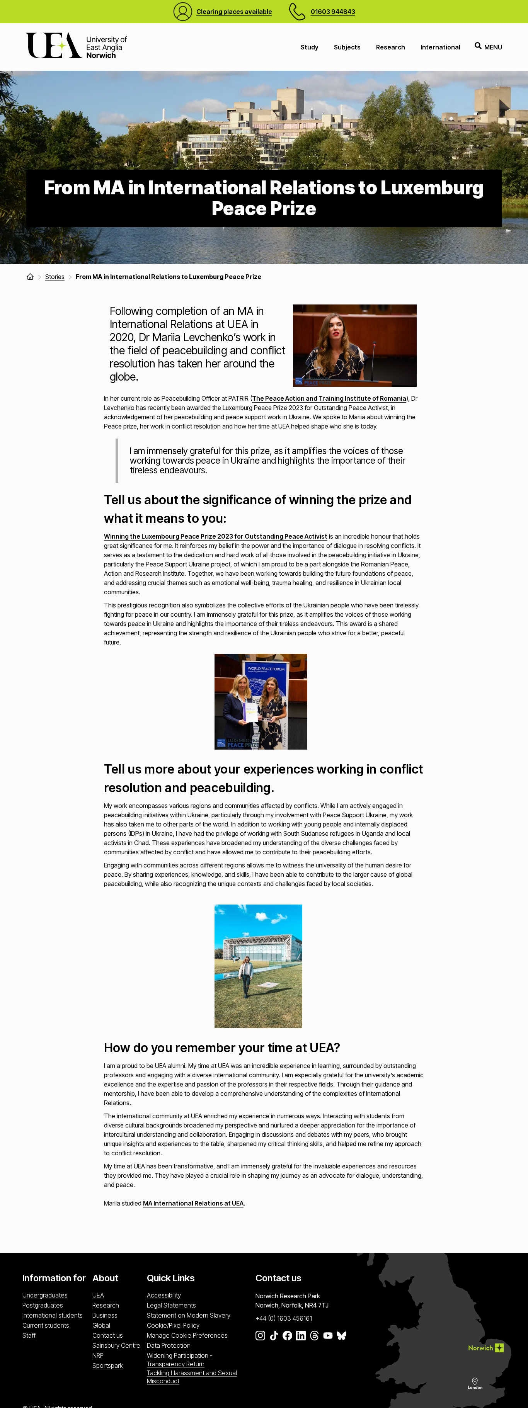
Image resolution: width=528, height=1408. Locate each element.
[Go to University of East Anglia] (76, 47)
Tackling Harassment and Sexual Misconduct (192, 1377)
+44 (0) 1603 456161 (283, 1318)
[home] (30, 277)
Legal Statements (171, 1305)
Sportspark (107, 1365)
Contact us (107, 1335)
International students (52, 1315)
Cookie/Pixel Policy (173, 1325)
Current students (45, 1325)
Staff (29, 1335)
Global (101, 1325)
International (440, 47)
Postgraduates (42, 1305)
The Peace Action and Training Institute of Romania (329, 398)
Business (105, 1315)
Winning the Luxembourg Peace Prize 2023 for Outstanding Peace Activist (215, 536)
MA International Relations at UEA (193, 1203)
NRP (98, 1355)
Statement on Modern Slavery (188, 1315)
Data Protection (169, 1345)
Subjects (347, 47)
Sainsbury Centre (116, 1345)
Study (310, 47)
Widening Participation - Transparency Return (180, 1359)
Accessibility (164, 1295)
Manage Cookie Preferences (187, 1335)
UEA (98, 1295)
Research (390, 47)
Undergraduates (45, 1295)
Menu (493, 47)
